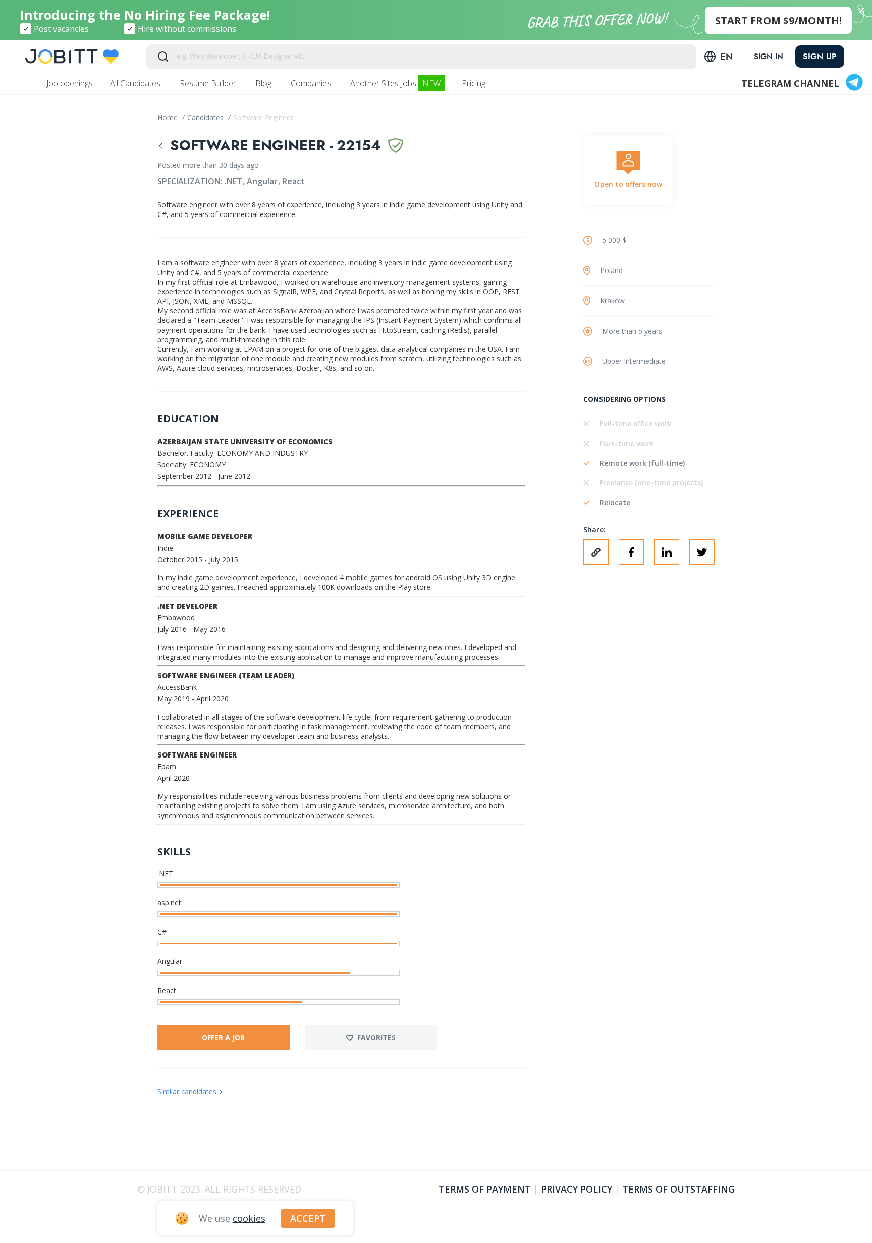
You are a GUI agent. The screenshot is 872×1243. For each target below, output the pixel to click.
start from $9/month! (778, 20)
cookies (249, 1218)
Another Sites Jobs (395, 83)
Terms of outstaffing (678, 1189)
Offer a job (223, 1037)
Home (168, 117)
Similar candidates (186, 1091)
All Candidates (136, 83)
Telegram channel (790, 83)
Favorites (376, 1037)
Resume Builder (209, 83)
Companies (312, 83)
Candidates (206, 117)
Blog (264, 83)
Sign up (820, 56)
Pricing (474, 83)
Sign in (768, 56)
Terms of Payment (485, 1189)
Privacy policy (576, 1189)
